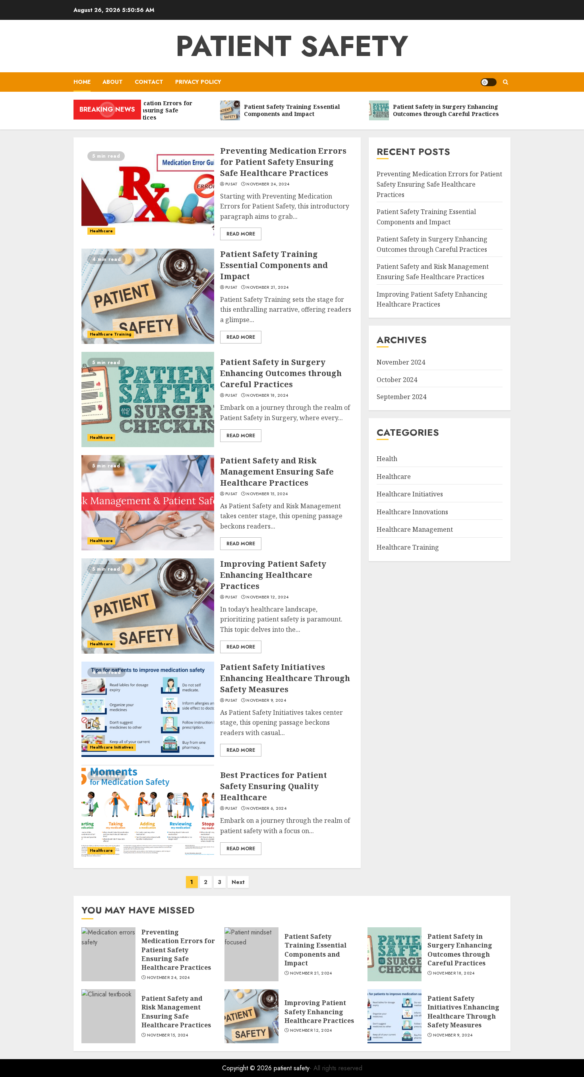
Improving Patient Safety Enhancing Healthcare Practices (273, 574)
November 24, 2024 (267, 184)
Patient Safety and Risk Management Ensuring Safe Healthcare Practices (277, 471)
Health (387, 458)
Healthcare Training (110, 334)
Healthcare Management (415, 529)
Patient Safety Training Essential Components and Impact (274, 265)
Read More (240, 233)
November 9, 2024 (266, 700)
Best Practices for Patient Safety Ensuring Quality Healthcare (273, 786)
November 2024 (401, 361)
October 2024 (397, 379)
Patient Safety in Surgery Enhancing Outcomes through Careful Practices (281, 373)
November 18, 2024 (267, 395)
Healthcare (101, 231)
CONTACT (149, 82)
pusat (231, 184)
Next (238, 882)
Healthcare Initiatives (111, 747)
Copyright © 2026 (248, 1068)
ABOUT (112, 82)
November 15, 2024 (267, 494)
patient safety (292, 46)
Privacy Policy (198, 82)
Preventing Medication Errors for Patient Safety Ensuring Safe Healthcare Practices (283, 161)
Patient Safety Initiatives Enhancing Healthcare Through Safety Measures (285, 678)
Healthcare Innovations (412, 511)
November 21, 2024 (267, 287)
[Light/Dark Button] (489, 82)
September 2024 (401, 396)
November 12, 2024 (267, 597)
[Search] (506, 82)
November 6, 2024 (266, 808)
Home (82, 82)
